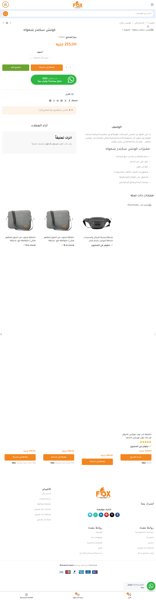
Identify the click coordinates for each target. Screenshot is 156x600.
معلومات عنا (96, 538)
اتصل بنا (150, 538)
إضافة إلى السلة (46, 68)
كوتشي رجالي (125, 23)
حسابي (151, 543)
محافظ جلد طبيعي (43, 515)
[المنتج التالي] (3, 23)
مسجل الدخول (51, 144)
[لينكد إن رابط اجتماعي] (58, 101)
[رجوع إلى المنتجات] (7, 23)
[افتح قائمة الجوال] (152, 5)
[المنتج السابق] (10, 23)
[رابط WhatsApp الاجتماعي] (54, 101)
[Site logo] (78, 4)
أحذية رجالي (139, 23)
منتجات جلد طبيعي (42, 509)
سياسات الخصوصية (144, 532)
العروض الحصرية (94, 543)
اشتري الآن (16, 68)
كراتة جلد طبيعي (44, 520)
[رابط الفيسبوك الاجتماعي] (69, 101)
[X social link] (65, 101)
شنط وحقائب (45, 499)
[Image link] (103, 493)
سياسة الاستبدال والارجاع (91, 553)
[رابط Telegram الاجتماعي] (50, 101)
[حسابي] (5, 5)
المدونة (99, 532)
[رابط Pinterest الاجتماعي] (62, 101)
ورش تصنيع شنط (146, 553)
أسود (40, 52)
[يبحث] (5, 13)
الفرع (100, 548)
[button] (97, 462)
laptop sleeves (44, 504)
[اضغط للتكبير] (148, 26)
